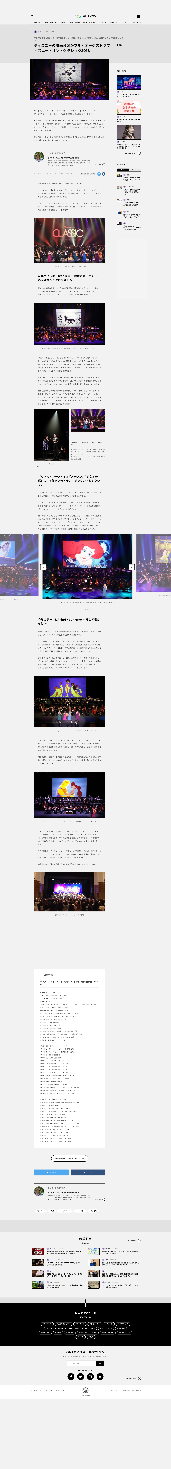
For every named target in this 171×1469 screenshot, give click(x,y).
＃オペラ (81, 1337)
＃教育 (91, 1337)
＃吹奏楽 (60, 1328)
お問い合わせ (113, 1390)
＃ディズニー (41, 1211)
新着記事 (37, 22)
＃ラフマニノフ (123, 1324)
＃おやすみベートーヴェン (87, 1333)
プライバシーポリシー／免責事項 (131, 1390)
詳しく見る (98, 164)
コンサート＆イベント (109, 22)
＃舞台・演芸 (45, 1333)
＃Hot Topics (74, 1328)
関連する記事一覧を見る (130, 153)
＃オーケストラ (80, 1211)
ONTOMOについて (36, 1390)
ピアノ (124, 22)
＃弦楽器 (58, 1333)
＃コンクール (80, 1324)
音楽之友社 (49, 1390)
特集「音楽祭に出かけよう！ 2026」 (83, 22)
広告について (60, 1390)
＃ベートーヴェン (106, 1328)
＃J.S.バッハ (47, 1324)
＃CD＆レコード (124, 1333)
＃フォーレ (109, 1324)
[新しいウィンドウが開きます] (70, 1376)
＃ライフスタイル (108, 1333)
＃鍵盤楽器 (70, 1333)
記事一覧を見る (132, 1240)
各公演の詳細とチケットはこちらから (67, 1158)
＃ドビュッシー (95, 1324)
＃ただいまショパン (63, 1324)
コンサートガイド (137, 22)
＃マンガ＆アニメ (64, 1211)
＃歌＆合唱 (93, 1211)
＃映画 (52, 1211)
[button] (85, 609)
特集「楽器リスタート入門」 (55, 22)
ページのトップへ (131, 1378)
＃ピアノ (49, 1328)
